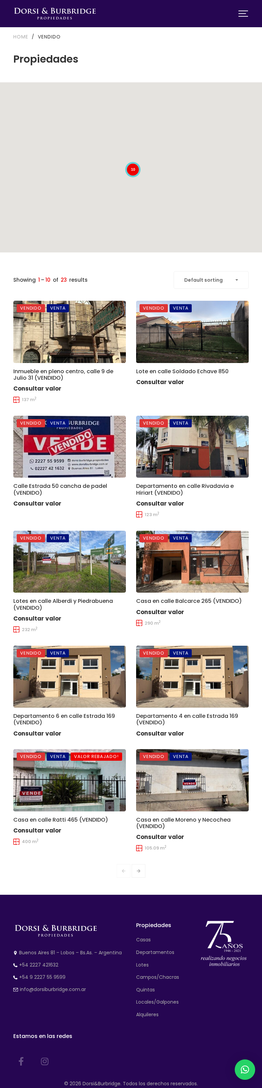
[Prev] (123, 871)
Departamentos (155, 952)
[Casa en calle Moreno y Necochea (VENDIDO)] (192, 780)
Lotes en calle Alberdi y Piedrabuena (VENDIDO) (63, 604)
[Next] (138, 871)
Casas (143, 939)
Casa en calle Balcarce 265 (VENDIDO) (189, 601)
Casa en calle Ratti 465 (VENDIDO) (60, 820)
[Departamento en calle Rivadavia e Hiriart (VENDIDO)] (192, 447)
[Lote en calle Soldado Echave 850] (192, 332)
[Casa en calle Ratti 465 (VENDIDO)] (69, 780)
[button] (245, 1069)
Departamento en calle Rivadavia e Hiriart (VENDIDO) (185, 489)
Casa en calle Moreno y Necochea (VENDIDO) (183, 823)
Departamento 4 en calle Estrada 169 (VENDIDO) (187, 719)
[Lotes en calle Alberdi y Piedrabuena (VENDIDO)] (69, 562)
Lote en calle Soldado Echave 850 (182, 371)
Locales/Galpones (157, 1002)
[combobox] (211, 280)
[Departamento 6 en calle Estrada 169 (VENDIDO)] (69, 677)
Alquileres (147, 1014)
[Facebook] (21, 1061)
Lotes (142, 964)
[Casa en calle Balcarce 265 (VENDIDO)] (192, 562)
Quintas (145, 989)
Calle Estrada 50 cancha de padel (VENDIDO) (60, 489)
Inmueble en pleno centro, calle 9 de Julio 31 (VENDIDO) (63, 374)
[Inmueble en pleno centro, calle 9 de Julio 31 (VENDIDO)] (69, 332)
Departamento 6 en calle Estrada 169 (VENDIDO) (64, 719)
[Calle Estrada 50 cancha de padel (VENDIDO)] (69, 447)
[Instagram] (44, 1061)
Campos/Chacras (157, 977)
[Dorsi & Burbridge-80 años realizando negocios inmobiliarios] (55, 13)
